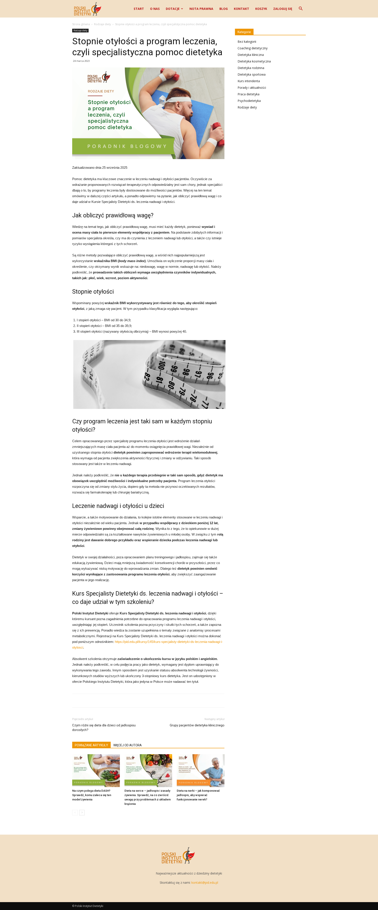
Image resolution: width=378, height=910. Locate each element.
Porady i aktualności (252, 87)
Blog (223, 9)
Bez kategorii (247, 41)
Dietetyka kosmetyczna (254, 61)
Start (139, 9)
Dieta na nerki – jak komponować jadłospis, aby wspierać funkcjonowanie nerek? (198, 795)
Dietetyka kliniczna (251, 55)
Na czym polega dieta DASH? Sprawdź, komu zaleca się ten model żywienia (91, 795)
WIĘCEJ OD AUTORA (127, 745)
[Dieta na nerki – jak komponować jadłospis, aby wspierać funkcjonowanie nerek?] (200, 770)
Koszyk (261, 9)
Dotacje (173, 9)
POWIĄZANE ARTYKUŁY (91, 745)
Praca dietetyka (248, 94)
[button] (300, 9)
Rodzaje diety (102, 24)
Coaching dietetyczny (253, 48)
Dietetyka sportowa (252, 74)
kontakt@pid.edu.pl (204, 882)
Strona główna (81, 24)
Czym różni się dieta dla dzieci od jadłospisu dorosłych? (104, 727)
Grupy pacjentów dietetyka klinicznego (197, 725)
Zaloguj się (282, 9)
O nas (155, 9)
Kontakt (241, 9)
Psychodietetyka (249, 101)
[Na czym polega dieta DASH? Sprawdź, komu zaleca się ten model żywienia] (96, 770)
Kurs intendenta (249, 81)
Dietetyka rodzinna (251, 68)
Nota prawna (201, 9)
